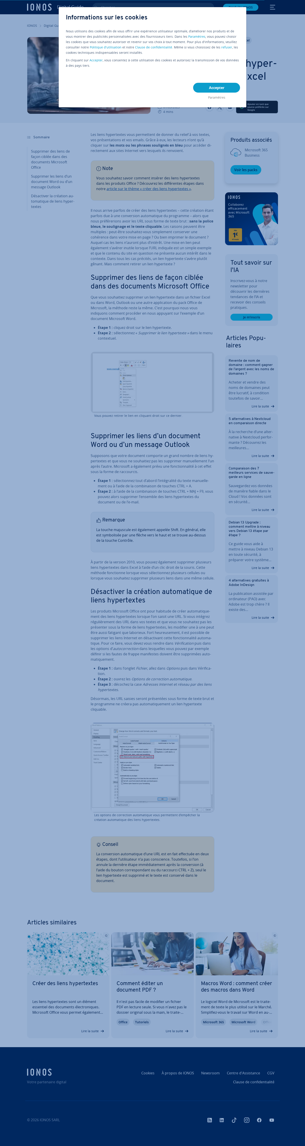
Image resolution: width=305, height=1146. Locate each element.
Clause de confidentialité (153, 47)
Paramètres (196, 36)
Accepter (96, 60)
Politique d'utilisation (105, 47)
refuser (226, 47)
